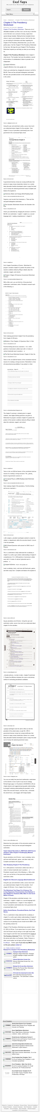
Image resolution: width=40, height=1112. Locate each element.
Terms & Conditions (33, 1105)
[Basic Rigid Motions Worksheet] (7, 1031)
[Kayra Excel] (20, 5)
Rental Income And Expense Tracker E (22, 1037)
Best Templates (28, 1107)
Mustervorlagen (32, 1108)
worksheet (17, 948)
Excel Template (14, 1108)
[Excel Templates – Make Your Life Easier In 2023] (7, 1065)
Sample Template (7, 1107)
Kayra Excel (24, 1110)
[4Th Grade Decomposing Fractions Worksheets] (8, 975)
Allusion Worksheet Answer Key (21, 959)
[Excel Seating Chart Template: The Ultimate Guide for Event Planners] (7, 1058)
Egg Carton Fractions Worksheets (21, 1050)
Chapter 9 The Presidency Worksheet (14, 29)
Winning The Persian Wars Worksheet (23, 966)
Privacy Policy (23, 1105)
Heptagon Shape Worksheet (20, 952)
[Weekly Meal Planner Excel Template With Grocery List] (7, 1025)
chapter (7, 948)
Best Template (22, 1108)
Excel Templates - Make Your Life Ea (21, 1064)
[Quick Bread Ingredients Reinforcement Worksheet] (7, 1046)
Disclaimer (16, 1105)
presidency (12, 948)
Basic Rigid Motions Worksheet (20, 1030)
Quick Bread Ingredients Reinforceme (22, 1044)
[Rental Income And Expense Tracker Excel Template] (7, 1038)
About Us (4, 1105)
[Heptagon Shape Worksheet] (8, 953)
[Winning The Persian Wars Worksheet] (8, 967)
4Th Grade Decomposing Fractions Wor (23, 973)
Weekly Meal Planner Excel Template (22, 1023)
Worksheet (11, 20)
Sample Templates (18, 1107)
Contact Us (10, 1105)
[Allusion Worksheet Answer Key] (8, 960)
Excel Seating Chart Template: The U (21, 1057)
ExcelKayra (7, 942)
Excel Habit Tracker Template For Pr (21, 1071)
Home (5, 20)
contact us (18, 945)
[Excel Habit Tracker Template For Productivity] (7, 1075)
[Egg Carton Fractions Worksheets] (7, 1052)
